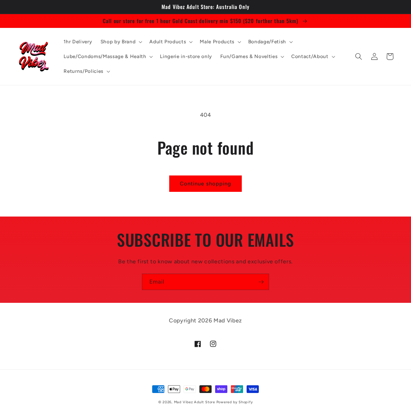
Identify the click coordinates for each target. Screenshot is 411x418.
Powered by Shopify (234, 402)
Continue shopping (206, 183)
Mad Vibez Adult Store (194, 402)
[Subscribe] (261, 282)
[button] (120, 41)
